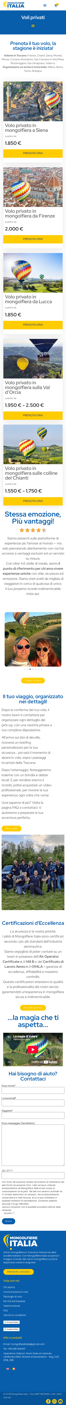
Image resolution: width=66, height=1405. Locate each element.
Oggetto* (7, 1110)
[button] (44, 5)
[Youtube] (60, 1401)
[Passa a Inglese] (8, 1368)
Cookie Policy (12, 1329)
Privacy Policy (12, 1322)
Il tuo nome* (9, 1086)
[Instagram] (54, 1401)
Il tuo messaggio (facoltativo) (18, 1123)
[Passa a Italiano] (14, 1368)
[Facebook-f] (48, 1401)
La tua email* (9, 1098)
